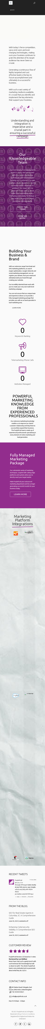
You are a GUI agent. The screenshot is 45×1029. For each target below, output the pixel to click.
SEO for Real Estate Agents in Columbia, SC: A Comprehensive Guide (22, 915)
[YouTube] (25, 1024)
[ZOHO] (29, 771)
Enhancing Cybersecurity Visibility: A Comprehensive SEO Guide (22, 929)
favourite (30, 896)
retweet (23, 896)
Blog (19, 1014)
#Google (18, 885)
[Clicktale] (29, 609)
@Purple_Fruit (19, 882)
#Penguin (24, 885)
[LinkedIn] (29, 1024)
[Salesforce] (15, 695)
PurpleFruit (18, 880)
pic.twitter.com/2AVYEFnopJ (24, 894)
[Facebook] (16, 1024)
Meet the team (22, 208)
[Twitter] (20, 1024)
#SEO (17, 892)
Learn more (16, 308)
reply (17, 896)
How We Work (22, 217)
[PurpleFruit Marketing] (12, 10)
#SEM (31, 889)
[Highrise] (29, 858)
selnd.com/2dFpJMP (21, 889)
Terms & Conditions (28, 1014)
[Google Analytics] (15, 533)
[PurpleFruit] (11, 884)
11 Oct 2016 (33, 879)
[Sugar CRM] (15, 858)
